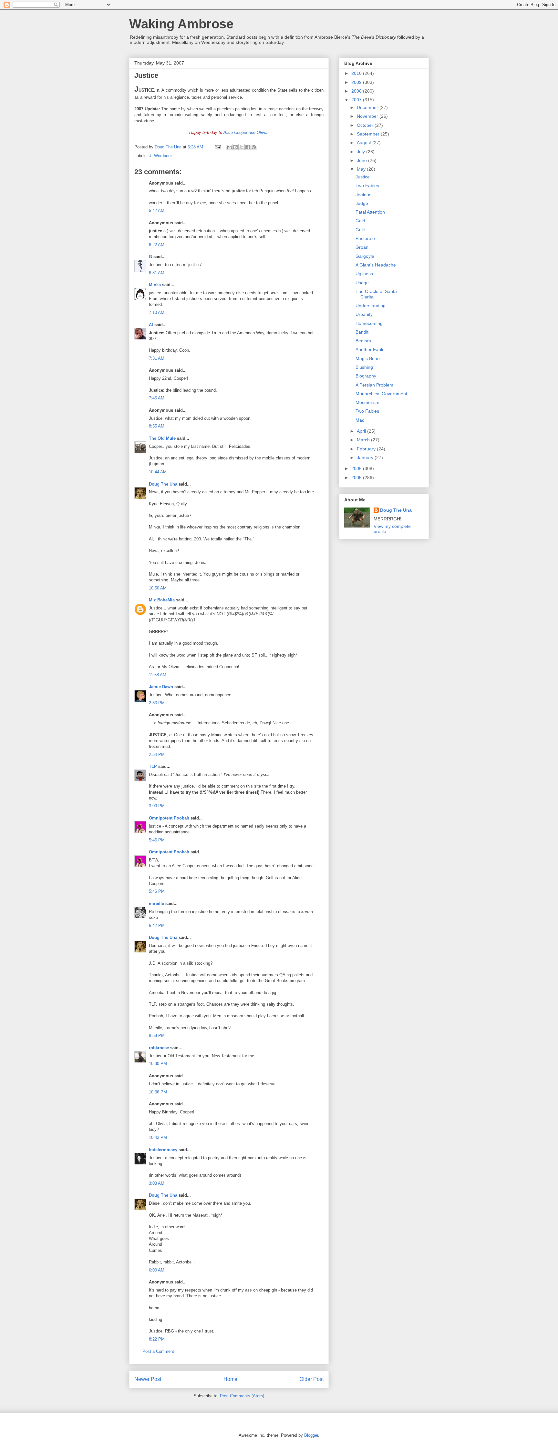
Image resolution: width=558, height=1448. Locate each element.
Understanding (371, 305)
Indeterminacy (163, 1149)
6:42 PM (157, 925)
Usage (362, 282)
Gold (360, 220)
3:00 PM (157, 805)
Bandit (362, 332)
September (369, 133)
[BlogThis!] (235, 147)
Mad (360, 420)
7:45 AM (156, 398)
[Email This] (229, 147)
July (361, 151)
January (366, 457)
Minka (155, 284)
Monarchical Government (381, 393)
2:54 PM (157, 754)
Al (151, 324)
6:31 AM (156, 272)
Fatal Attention (370, 212)
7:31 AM (156, 358)
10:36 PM (158, 1092)
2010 (357, 73)
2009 (357, 82)
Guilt (360, 229)
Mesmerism (367, 402)
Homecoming (369, 323)
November (368, 116)
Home (230, 1379)
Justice (363, 176)
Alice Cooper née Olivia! (246, 132)
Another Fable (370, 349)
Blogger (311, 1435)
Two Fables (367, 185)
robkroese (159, 1047)
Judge (362, 203)
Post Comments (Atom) (242, 1395)
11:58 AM (157, 674)
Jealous (363, 194)
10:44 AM (158, 471)
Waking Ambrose (181, 24)
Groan (362, 247)
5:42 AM (156, 210)
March (364, 439)
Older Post (311, 1379)
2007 (357, 99)
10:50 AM (158, 588)
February (367, 448)
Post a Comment (158, 1351)
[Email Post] (217, 147)
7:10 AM (156, 312)
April (362, 431)
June (362, 160)
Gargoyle (365, 256)
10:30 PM (158, 1063)
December (368, 107)
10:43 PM (158, 1137)
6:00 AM (156, 1270)
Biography (366, 375)
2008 (357, 91)
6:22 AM (156, 244)
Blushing (364, 367)
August (364, 142)
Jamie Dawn (161, 686)
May (362, 169)
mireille (156, 903)
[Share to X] (241, 147)
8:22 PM (157, 1339)
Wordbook (163, 155)
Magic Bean (368, 358)
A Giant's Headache (376, 264)
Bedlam (363, 340)
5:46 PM (157, 891)
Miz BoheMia (162, 600)
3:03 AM (156, 1183)
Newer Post (147, 1379)
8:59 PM (157, 1035)
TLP (153, 766)
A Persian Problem (374, 384)
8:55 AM (156, 426)
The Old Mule (162, 438)
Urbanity (364, 314)
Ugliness (364, 273)
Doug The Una (163, 484)
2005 (357, 477)
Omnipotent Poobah (169, 818)
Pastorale (365, 238)
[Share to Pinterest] (254, 147)
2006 (357, 468)
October (366, 125)
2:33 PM (157, 702)
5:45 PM (157, 840)
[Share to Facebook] (247, 147)
